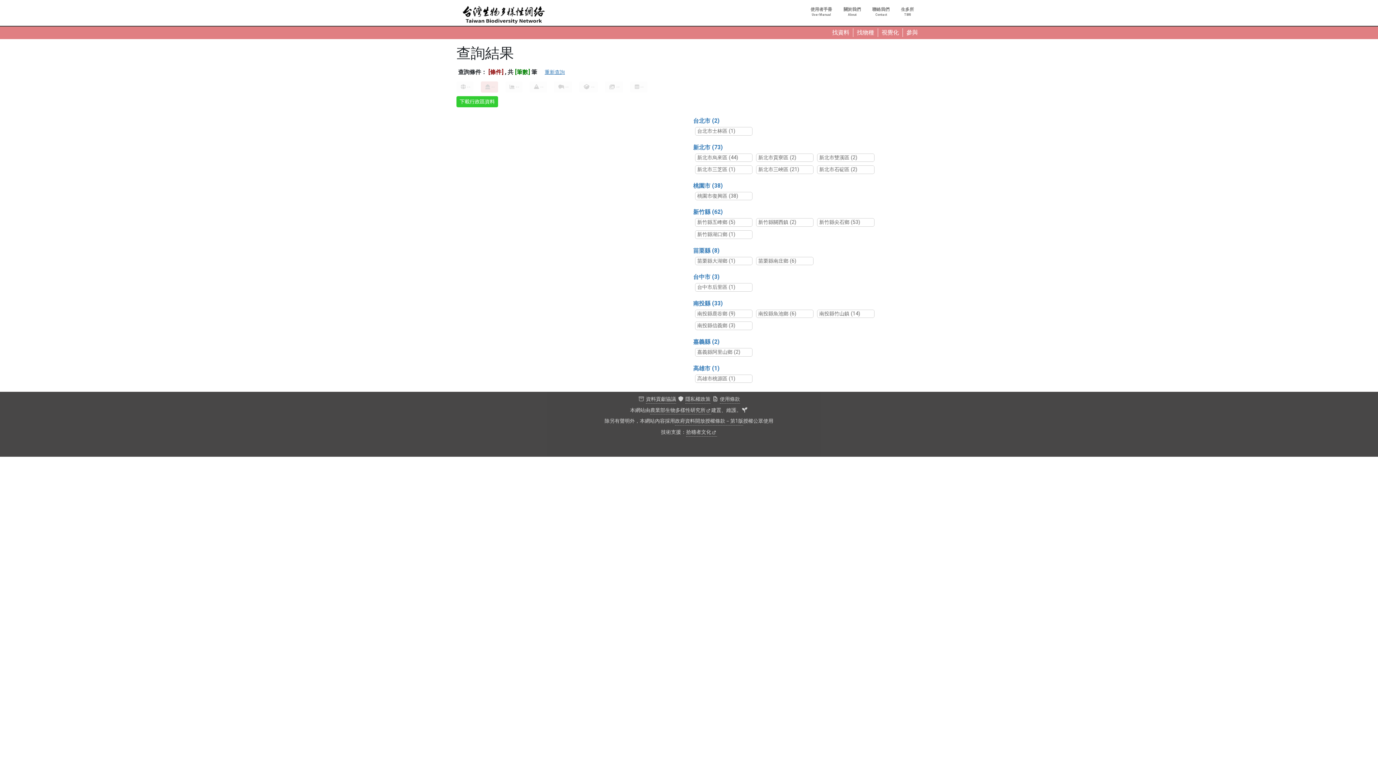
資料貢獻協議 (661, 399)
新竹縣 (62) (708, 211)
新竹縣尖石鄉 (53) (839, 222)
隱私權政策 (698, 399)
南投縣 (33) (708, 303)
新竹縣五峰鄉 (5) (716, 222)
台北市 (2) (706, 120)
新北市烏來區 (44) (717, 158)
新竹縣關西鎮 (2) (777, 222)
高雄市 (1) (706, 368)
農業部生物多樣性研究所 (678, 410)
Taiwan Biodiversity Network (504, 15)
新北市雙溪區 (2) (838, 158)
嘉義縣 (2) (706, 341)
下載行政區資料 (477, 101)
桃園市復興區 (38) (717, 196)
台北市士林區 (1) (716, 131)
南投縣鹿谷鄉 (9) (716, 314)
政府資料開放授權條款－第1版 (709, 421)
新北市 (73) (708, 147)
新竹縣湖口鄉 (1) (716, 234)
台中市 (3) (706, 276)
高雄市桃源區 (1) (716, 379)
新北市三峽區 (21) (778, 169)
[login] (744, 410)
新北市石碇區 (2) (838, 169)
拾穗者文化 (698, 432)
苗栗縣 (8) (706, 250)
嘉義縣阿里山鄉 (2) (718, 352)
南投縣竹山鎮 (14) (839, 314)
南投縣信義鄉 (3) (716, 326)
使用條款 (730, 399)
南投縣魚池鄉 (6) (777, 314)
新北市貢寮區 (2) (777, 158)
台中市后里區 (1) (716, 287)
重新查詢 (555, 72)
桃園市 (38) (708, 185)
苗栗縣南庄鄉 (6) (777, 261)
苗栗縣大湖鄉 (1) (716, 261)
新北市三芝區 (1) (716, 169)
